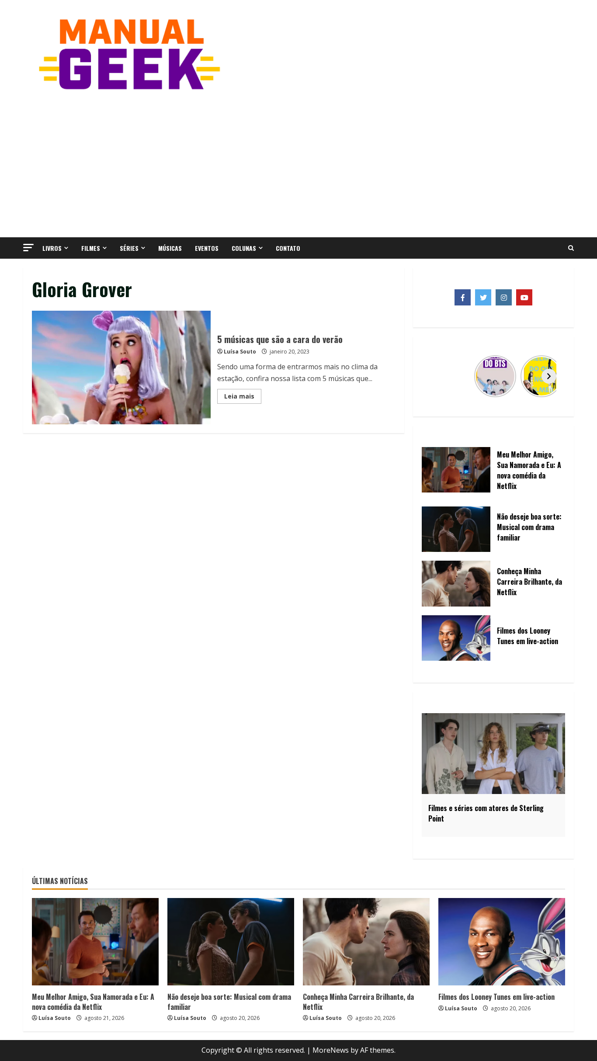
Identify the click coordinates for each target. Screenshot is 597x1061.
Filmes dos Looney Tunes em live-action (496, 997)
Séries (129, 248)
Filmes (90, 248)
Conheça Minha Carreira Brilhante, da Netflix (358, 1002)
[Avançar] (548, 376)
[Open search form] (571, 248)
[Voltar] (437, 376)
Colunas (244, 248)
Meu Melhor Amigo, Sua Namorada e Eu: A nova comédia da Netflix (93, 1002)
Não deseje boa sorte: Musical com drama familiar (229, 1002)
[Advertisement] (298, 163)
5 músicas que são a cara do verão (121, 367)
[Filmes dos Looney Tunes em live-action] (501, 941)
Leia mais (242, 398)
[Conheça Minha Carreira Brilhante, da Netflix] (366, 941)
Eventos (207, 248)
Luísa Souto (240, 351)
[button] (28, 247)
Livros (52, 248)
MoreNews (330, 1050)
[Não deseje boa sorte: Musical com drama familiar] (230, 941)
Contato (288, 248)
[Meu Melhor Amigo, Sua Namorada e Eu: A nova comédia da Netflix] (95, 941)
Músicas (170, 248)
